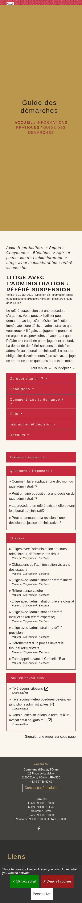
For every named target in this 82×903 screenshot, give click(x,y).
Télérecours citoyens (30, 688)
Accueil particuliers (25, 248)
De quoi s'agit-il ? (27, 378)
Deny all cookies (58, 881)
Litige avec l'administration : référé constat (43, 601)
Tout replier (41, 368)
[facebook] (41, 828)
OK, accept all (26, 881)
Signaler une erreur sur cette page (50, 736)
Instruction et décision (31, 424)
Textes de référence (27, 457)
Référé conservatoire (27, 590)
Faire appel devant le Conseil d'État (38, 659)
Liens (16, 856)
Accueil (24, 122)
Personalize (42, 894)
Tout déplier (64, 368)
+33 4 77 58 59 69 (41, 781)
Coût (15, 414)
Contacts (41, 763)
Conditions (20, 389)
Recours (18, 435)
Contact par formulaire (41, 788)
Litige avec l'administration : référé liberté (42, 580)
